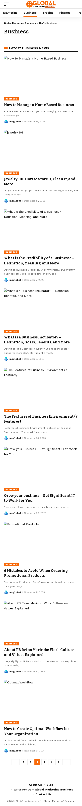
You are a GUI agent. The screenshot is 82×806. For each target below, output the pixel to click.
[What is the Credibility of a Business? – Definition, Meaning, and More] (41, 231)
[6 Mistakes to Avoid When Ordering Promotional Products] (41, 544)
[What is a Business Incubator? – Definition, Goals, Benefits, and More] (41, 310)
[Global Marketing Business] (41, 4)
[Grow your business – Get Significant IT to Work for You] (41, 469)
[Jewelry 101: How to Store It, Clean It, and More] (41, 152)
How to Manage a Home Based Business (39, 105)
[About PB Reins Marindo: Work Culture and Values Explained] (41, 623)
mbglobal (15, 121)
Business (11, 99)
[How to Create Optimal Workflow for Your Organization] (41, 702)
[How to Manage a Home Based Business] (41, 78)
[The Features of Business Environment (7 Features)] (41, 390)
